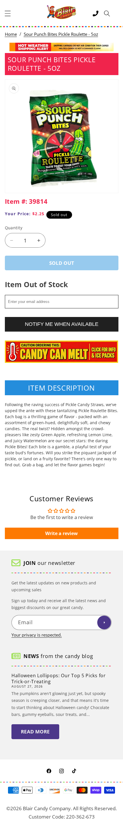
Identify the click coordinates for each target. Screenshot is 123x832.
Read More (35, 731)
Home (11, 34)
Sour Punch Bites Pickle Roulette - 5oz (61, 34)
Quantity (14, 227)
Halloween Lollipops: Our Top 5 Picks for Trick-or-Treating (58, 678)
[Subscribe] (104, 622)
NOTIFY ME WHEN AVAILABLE (61, 324)
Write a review (61, 533)
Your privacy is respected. (36, 635)
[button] (8, 13)
